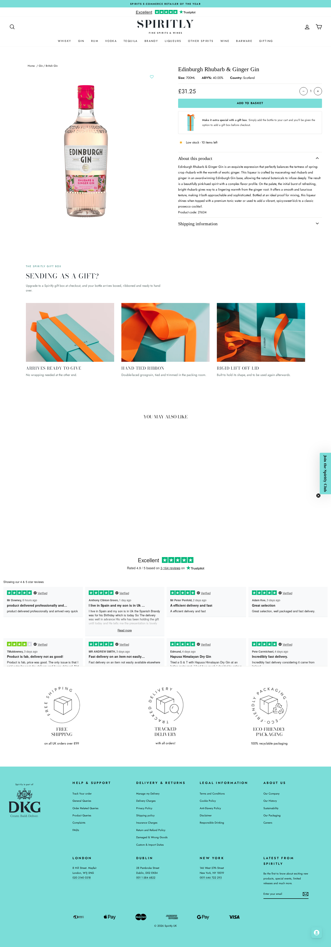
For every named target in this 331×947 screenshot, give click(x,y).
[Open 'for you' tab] (316, 932)
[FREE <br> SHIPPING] (61, 705)
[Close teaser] (318, 495)
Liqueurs (173, 41)
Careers (267, 822)
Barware (244, 41)
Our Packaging (272, 815)
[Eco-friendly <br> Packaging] (269, 705)
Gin (81, 41)
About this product (195, 158)
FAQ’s (76, 830)
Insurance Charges (146, 822)
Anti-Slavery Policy (210, 808)
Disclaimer (206, 815)
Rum (94, 41)
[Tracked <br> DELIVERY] (165, 705)
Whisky (64, 41)
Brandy (151, 41)
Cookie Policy (208, 801)
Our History (270, 801)
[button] (325, 473)
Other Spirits (200, 41)
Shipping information (198, 223)
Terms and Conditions (212, 793)
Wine (225, 41)
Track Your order (82, 793)
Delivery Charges (146, 801)
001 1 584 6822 (145, 877)
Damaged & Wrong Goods (152, 837)
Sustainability (270, 808)
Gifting (266, 41)
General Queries (82, 801)
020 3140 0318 (82, 877)
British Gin (52, 66)
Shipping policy (145, 815)
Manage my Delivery (147, 793)
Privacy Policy (144, 808)
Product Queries (82, 815)
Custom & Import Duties (150, 845)
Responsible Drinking (212, 822)
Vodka (111, 41)
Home (31, 66)
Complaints (79, 822)
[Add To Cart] (76, 501)
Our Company (271, 793)
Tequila (131, 41)
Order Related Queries (85, 808)
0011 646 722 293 (211, 877)
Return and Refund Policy (150, 830)
